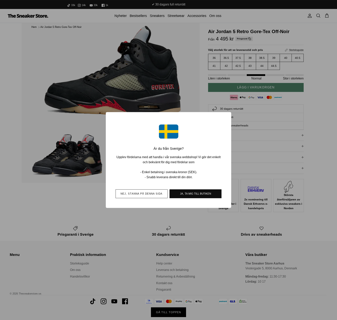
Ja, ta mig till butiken (195, 193)
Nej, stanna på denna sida (141, 193)
